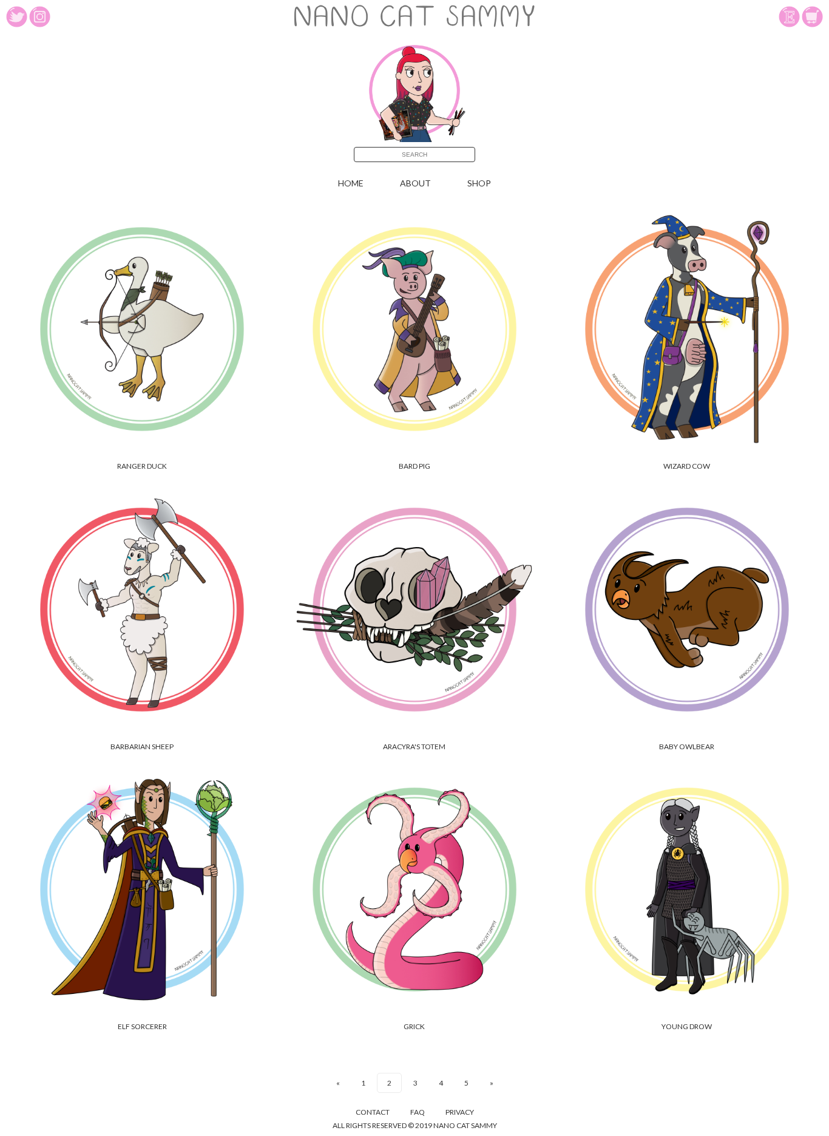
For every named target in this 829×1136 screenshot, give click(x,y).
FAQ (417, 1112)
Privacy (459, 1112)
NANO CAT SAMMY (414, 19)
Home (351, 183)
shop (479, 183)
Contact (373, 1112)
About (415, 183)
